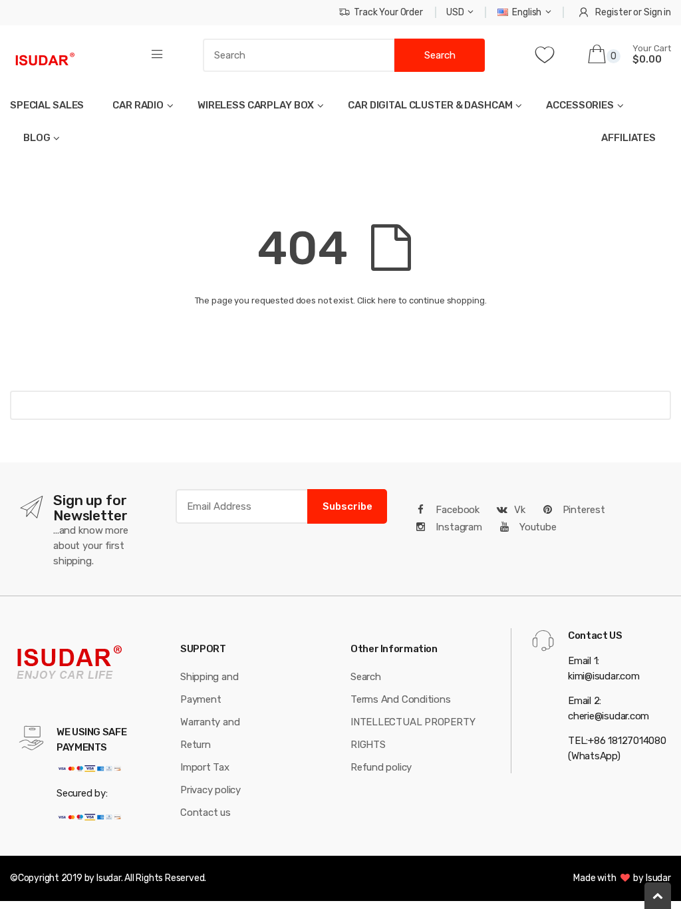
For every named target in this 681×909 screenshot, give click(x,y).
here (387, 300)
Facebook (456, 510)
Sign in (657, 12)
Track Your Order (388, 12)
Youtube (537, 527)
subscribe (347, 506)
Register (613, 12)
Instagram (457, 527)
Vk (519, 510)
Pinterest (582, 510)
